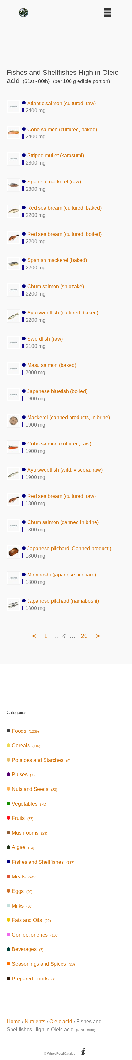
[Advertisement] (66, 41)
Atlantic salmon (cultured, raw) (61, 103)
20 (84, 635)
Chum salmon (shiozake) (55, 286)
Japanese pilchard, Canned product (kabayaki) (72, 548)
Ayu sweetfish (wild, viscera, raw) (65, 470)
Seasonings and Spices (43, 964)
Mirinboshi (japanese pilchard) (61, 574)
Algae (23, 847)
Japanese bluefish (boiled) (57, 391)
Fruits (22, 818)
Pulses (24, 774)
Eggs (22, 891)
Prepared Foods (33, 978)
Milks (22, 906)
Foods (25, 731)
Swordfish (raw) (45, 339)
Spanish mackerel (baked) (57, 260)
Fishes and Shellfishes (43, 862)
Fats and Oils (31, 920)
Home (14, 1021)
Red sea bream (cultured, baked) (64, 208)
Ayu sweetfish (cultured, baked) (62, 312)
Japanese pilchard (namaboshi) (63, 601)
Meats (24, 876)
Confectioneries (35, 935)
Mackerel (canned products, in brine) (68, 417)
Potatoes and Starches (41, 760)
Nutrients (35, 1021)
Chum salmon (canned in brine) (63, 522)
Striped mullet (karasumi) (55, 155)
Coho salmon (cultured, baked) (62, 129)
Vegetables (29, 804)
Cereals (26, 745)
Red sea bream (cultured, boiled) (64, 234)
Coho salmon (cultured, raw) (59, 443)
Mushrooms (29, 833)
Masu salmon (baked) (51, 365)
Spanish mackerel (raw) (54, 181)
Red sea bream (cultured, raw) (61, 496)
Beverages (27, 949)
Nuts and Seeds (34, 789)
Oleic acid (60, 1021)
